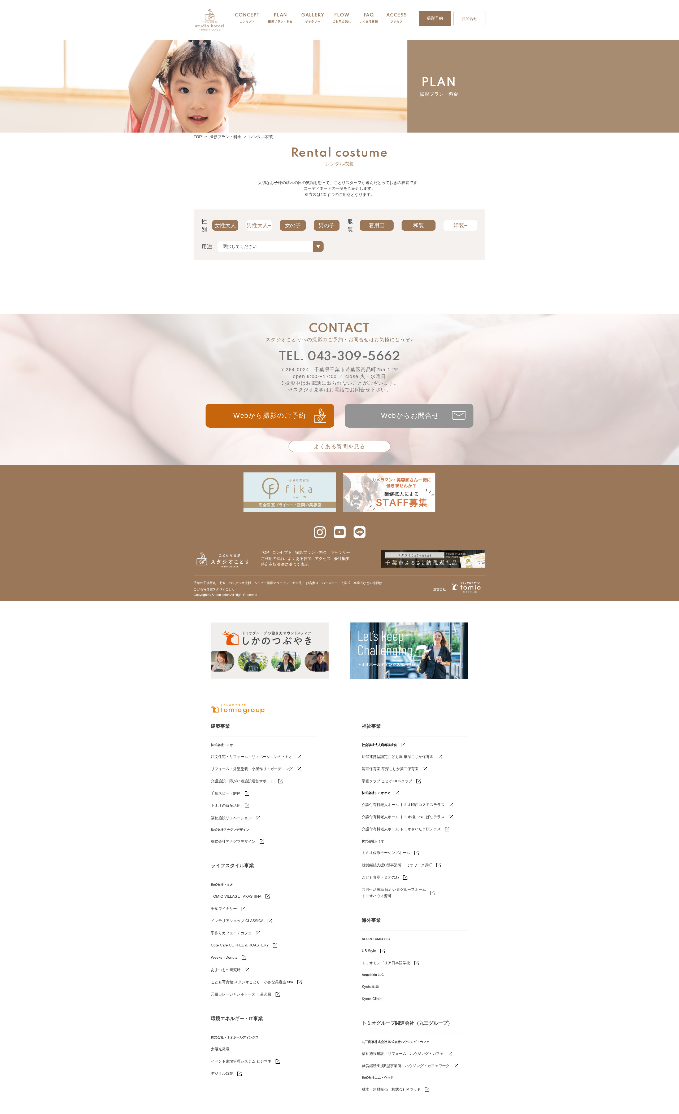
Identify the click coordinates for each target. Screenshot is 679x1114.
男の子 (326, 225)
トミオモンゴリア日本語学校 (386, 963)
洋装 (459, 225)
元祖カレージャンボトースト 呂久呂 (241, 994)
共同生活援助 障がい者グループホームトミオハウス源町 (394, 892)
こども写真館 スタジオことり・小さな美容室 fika (252, 982)
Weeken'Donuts (224, 957)
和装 (418, 225)
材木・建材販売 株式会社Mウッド (391, 1089)
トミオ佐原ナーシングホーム (386, 852)
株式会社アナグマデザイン (233, 841)
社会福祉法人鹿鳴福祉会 (379, 745)
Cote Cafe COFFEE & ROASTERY (240, 945)
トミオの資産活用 (226, 805)
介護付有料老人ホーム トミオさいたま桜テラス (401, 829)
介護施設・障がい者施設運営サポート (242, 781)
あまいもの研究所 (226, 970)
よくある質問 (300, 558)
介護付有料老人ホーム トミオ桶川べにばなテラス (403, 817)
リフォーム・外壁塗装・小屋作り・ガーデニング (252, 769)
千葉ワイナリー (224, 908)
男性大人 (257, 225)
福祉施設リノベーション (231, 818)
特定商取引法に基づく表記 (284, 564)
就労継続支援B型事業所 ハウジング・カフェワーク (406, 1066)
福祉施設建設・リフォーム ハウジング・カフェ (402, 1053)
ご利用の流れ (273, 558)
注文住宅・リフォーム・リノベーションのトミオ (252, 757)
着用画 (377, 225)
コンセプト (282, 552)
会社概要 (342, 558)
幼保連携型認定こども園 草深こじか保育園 (397, 757)
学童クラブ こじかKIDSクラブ (387, 781)
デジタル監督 (222, 1073)
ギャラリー (340, 552)
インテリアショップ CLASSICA (237, 921)
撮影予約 (435, 18)
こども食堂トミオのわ (380, 877)
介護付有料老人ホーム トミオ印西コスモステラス (403, 804)
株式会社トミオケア (376, 793)
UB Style (369, 951)
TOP (198, 136)
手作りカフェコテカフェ (231, 933)
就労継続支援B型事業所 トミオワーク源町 (397, 865)
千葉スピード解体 (226, 793)
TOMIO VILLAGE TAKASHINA (236, 896)
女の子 (293, 225)
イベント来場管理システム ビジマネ (241, 1061)
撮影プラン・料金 (225, 136)
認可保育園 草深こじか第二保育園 (390, 769)
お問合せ (469, 18)
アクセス (323, 558)
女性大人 (225, 225)
